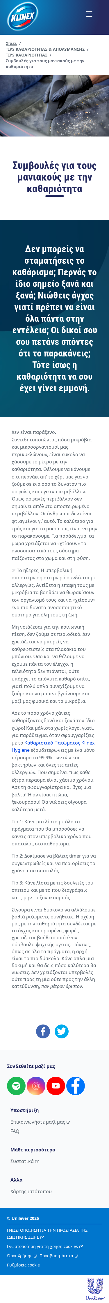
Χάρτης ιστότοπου (31, 1191)
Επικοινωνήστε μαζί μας (37, 1122)
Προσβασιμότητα (56, 1255)
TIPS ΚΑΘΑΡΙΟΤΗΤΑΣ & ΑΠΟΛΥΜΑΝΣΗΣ (45, 49)
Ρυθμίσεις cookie (23, 1265)
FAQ (14, 1131)
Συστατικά (22, 1161)
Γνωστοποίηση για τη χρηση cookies (42, 1246)
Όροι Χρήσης (19, 1255)
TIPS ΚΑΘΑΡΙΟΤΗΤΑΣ (26, 55)
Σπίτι (11, 43)
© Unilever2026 (23, 1218)
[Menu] (89, 14)
